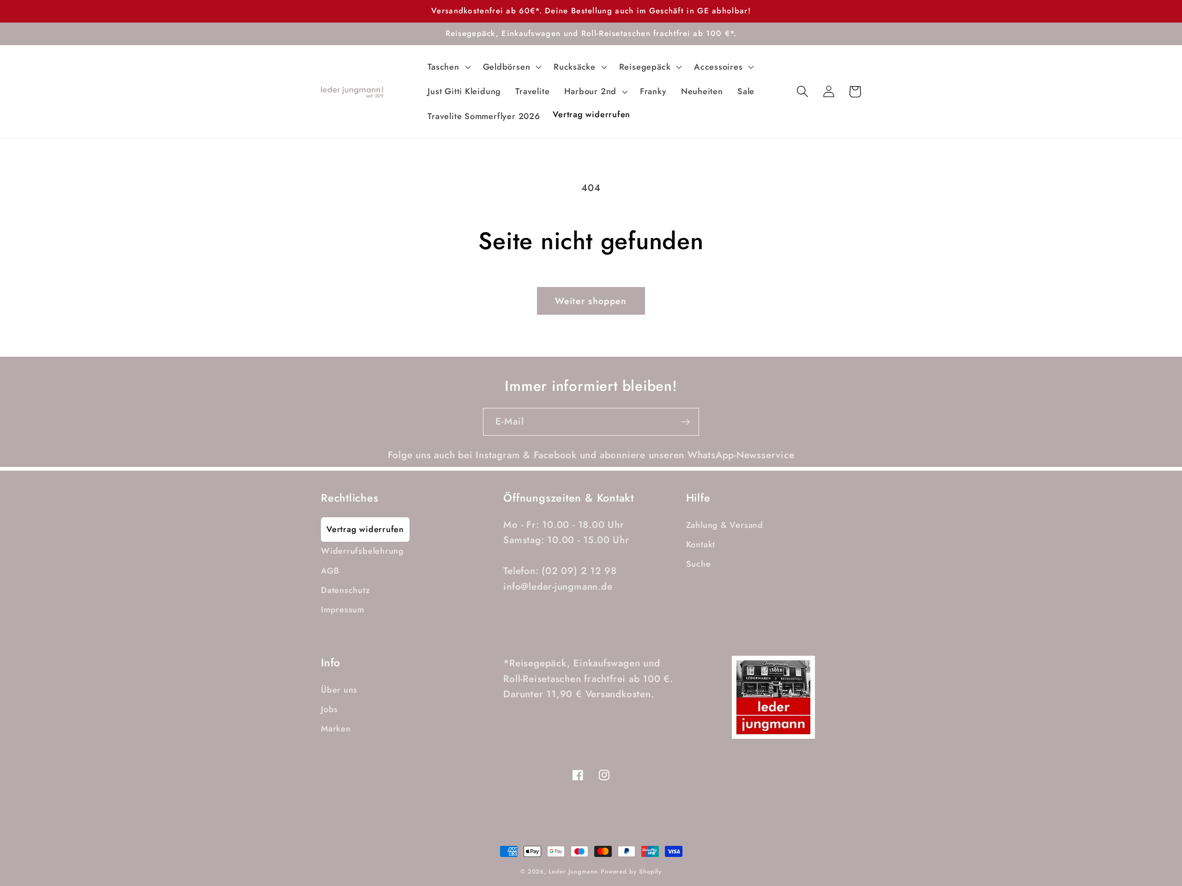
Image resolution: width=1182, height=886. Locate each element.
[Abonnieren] (685, 422)
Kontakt (700, 545)
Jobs (329, 709)
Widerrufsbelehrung (362, 551)
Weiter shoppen (591, 300)
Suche (698, 564)
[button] (448, 66)
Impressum (342, 610)
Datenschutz (345, 590)
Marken (336, 729)
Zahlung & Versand (724, 525)
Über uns (339, 690)
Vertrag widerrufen (365, 529)
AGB (330, 571)
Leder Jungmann (573, 871)
